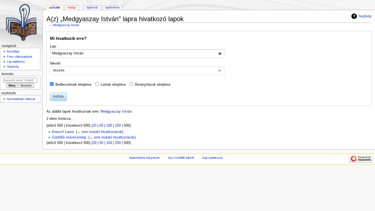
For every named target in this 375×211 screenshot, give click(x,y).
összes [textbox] (59, 70)
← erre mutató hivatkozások (99, 132)
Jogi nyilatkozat (212, 157)
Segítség (364, 16)
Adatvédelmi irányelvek (144, 157)
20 (94, 125)
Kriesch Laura (63, 132)
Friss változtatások (19, 56)
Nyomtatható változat (21, 99)
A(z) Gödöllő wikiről (181, 157)
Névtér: (55, 63)
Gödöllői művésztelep (69, 137)
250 (118, 125)
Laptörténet (112, 7)
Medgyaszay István (66, 25)
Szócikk (54, 7)
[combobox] (137, 53)
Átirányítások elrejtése (152, 85)
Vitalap (71, 7)
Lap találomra (16, 61)
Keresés (7, 74)
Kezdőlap (13, 51)
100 (109, 125)
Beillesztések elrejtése (73, 85)
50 (101, 125)
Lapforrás (92, 7)
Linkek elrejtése (113, 85)
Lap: (53, 46)
